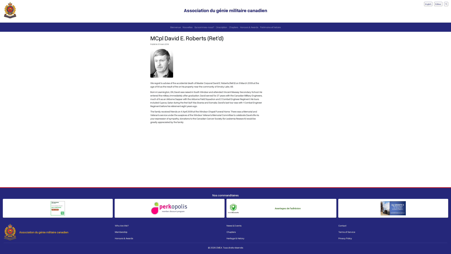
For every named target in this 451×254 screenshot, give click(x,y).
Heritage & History (235, 238)
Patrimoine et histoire (270, 27)
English (428, 4)
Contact (342, 225)
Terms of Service (346, 231)
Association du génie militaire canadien (225, 10)
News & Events (234, 225)
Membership (121, 231)
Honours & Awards (249, 27)
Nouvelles (187, 27)
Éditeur (438, 4)
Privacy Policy (345, 238)
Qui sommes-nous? (204, 27)
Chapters (233, 27)
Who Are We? (122, 225)
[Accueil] (11, 10)
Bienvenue (175, 27)
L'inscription (221, 27)
